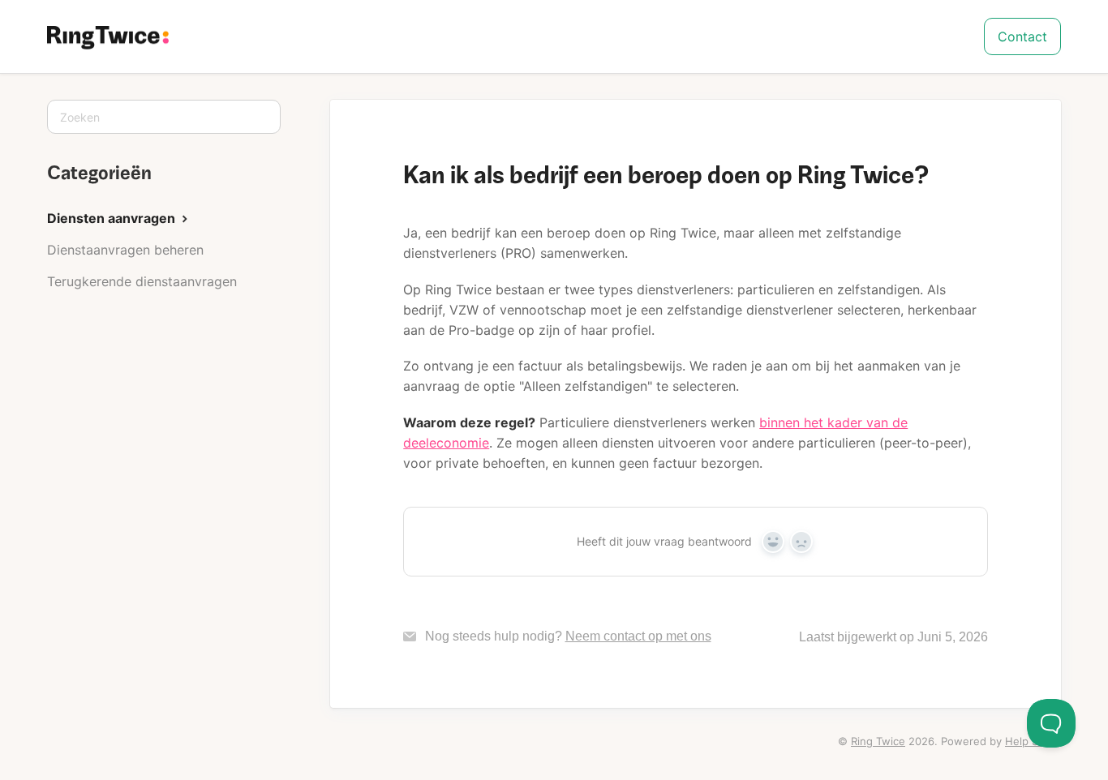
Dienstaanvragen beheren (125, 250)
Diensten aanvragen (112, 218)
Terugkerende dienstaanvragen (142, 281)
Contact (1022, 36)
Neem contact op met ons (638, 636)
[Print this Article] (1014, 155)
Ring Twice (878, 741)
